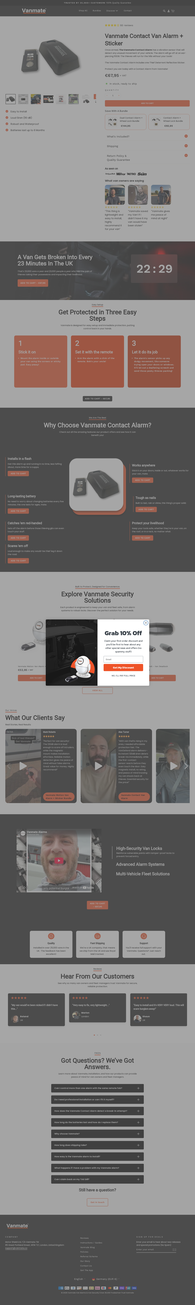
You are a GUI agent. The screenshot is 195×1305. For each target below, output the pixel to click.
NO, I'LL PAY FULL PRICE (123, 675)
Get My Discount (123, 668)
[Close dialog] (146, 623)
